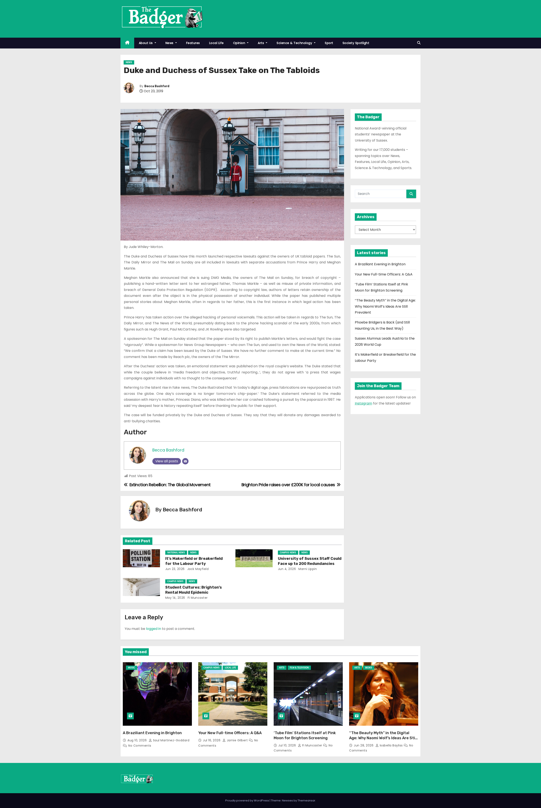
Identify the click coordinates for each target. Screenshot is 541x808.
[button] (419, 42)
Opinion (239, 43)
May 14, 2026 (175, 598)
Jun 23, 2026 (175, 569)
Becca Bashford (156, 86)
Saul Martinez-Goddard (170, 740)
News (170, 43)
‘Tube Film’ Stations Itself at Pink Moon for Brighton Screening (305, 735)
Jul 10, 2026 (287, 745)
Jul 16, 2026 (212, 740)
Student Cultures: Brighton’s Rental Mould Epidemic (193, 590)
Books (368, 667)
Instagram (363, 403)
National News (176, 552)
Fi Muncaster (197, 598)
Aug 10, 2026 (137, 740)
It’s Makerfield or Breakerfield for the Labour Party (194, 561)
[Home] (127, 43)
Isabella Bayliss (391, 745)
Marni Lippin (307, 569)
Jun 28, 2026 (364, 745)
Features (193, 43)
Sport (329, 43)
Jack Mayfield (197, 569)
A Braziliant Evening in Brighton (380, 264)
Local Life (216, 43)
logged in (153, 628)
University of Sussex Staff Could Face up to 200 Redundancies (310, 561)
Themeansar (306, 800)
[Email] (185, 461)
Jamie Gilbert (237, 740)
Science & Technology (295, 43)
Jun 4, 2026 (287, 569)
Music (131, 667)
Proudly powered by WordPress (247, 800)
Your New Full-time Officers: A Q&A (384, 274)
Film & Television (299, 667)
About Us (146, 43)
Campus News (288, 552)
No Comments (139, 745)
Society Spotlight (356, 43)
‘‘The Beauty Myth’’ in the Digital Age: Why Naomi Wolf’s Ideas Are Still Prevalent (385, 306)
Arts (261, 43)
